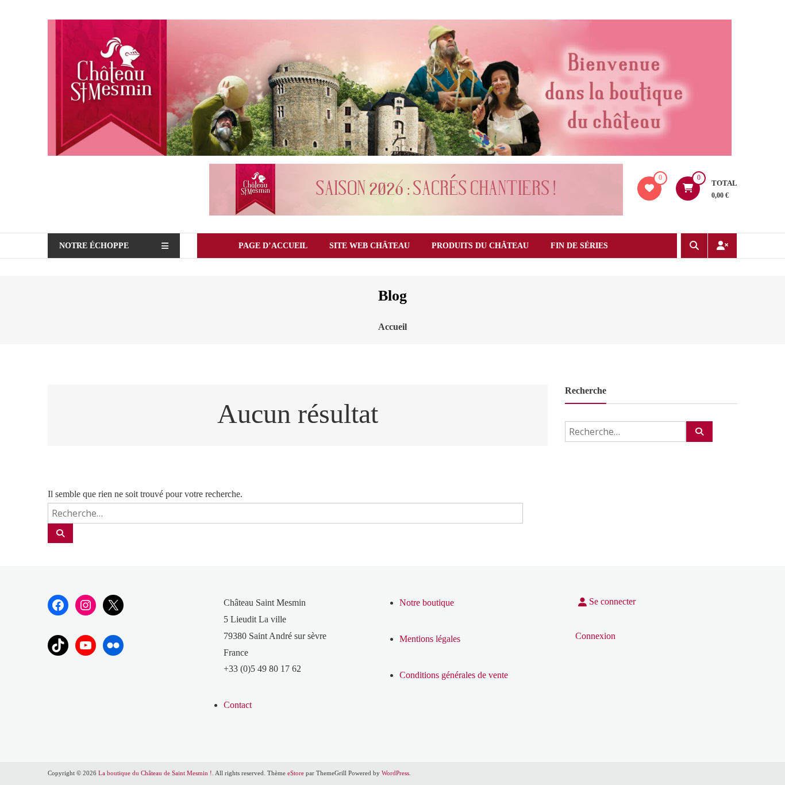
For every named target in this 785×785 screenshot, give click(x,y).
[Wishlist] (649, 188)
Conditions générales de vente (453, 675)
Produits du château (480, 245)
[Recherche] (60, 533)
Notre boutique (426, 602)
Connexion (595, 636)
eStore (295, 772)
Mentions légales (429, 639)
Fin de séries (579, 245)
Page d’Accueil (272, 245)
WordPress (395, 772)
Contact (238, 705)
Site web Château (369, 245)
